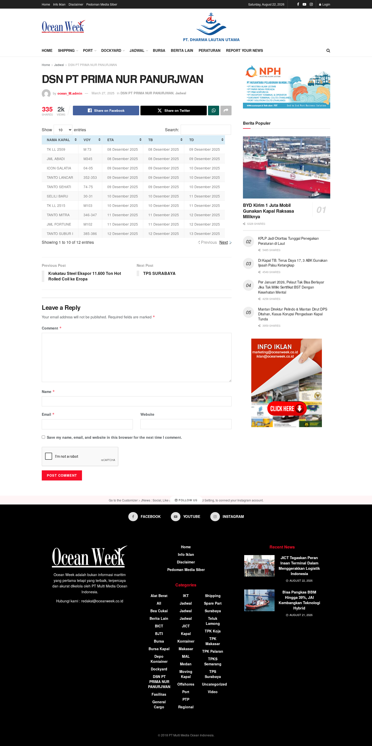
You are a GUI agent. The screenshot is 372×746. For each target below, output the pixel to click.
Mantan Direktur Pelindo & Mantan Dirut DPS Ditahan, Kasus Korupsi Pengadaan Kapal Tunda (292, 313)
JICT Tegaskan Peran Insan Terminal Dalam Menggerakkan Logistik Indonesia (299, 565)
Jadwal (137, 50)
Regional (186, 706)
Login (326, 4)
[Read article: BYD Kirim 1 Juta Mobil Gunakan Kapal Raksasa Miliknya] (286, 167)
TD (191, 139)
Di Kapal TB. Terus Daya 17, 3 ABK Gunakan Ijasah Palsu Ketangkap (292, 263)
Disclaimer (76, 4)
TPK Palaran (212, 651)
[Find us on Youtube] (304, 4)
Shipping (66, 50)
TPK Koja (213, 630)
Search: (172, 130)
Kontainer (185, 641)
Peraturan (209, 50)
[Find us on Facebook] (298, 4)
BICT (159, 625)
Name (48, 391)
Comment (52, 328)
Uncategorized (214, 684)
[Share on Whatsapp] (213, 110)
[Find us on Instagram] (311, 4)
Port (88, 50)
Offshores (185, 684)
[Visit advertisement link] (211, 26)
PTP (185, 699)
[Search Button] (328, 50)
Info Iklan (59, 4)
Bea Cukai (159, 610)
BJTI (159, 633)
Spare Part (213, 603)
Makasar (186, 648)
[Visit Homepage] (64, 26)
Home (46, 4)
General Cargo (159, 704)
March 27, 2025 (103, 93)
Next (223, 242)
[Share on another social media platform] (226, 110)
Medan (186, 663)
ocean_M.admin (69, 93)
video (213, 691)
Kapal (186, 633)
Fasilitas (159, 694)
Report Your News (244, 50)
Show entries (64, 130)
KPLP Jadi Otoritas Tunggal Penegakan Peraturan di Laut (288, 241)
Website (147, 414)
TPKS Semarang (212, 661)
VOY (87, 139)
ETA (110, 139)
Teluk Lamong (213, 621)
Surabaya (213, 610)
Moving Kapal (185, 674)
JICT (186, 625)
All (159, 603)
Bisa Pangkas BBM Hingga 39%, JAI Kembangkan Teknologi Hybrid (299, 600)
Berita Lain (182, 50)
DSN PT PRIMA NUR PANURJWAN (92, 64)
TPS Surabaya (213, 674)
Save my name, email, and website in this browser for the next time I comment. (114, 437)
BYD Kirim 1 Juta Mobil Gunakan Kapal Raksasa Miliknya (268, 211)
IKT (186, 595)
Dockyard (111, 50)
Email (48, 414)
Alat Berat (159, 595)
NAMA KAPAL (58, 139)
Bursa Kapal (159, 648)
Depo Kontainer (159, 659)
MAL (186, 656)
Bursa (159, 50)
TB (150, 139)
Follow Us (187, 500)
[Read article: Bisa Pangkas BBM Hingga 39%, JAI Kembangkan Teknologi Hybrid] (259, 600)
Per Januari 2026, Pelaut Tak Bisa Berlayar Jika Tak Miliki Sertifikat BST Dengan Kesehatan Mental (291, 286)
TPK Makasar (212, 641)
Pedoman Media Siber (101, 4)
